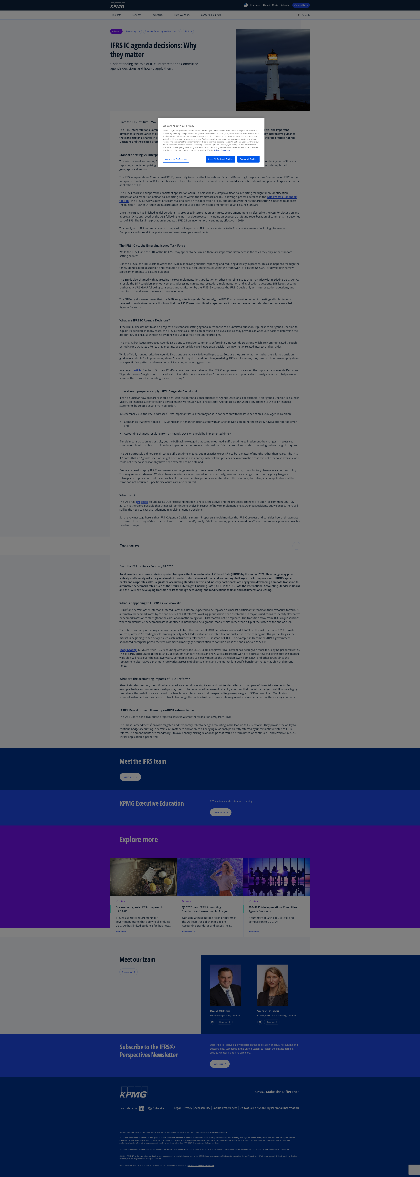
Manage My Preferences (176, 159)
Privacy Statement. (222, 150)
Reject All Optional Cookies (220, 159)
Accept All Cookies (248, 159)
